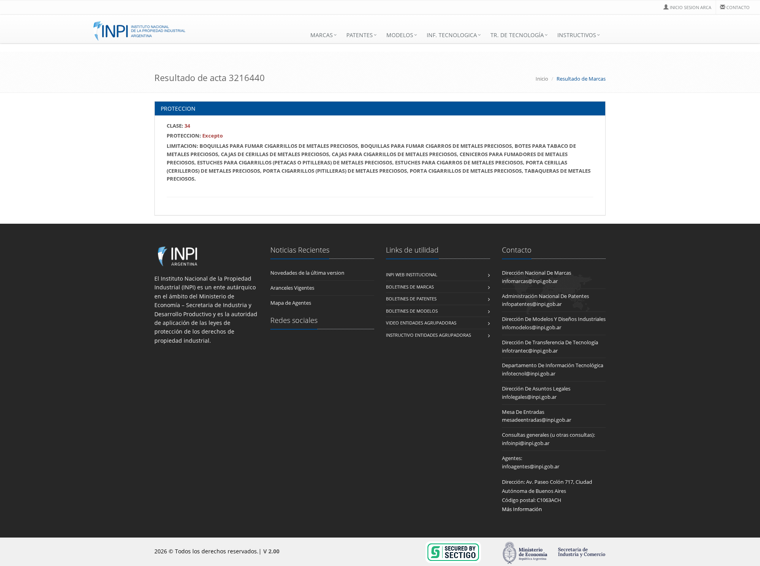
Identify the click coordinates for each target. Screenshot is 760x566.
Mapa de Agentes (290, 302)
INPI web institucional (411, 274)
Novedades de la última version (307, 272)
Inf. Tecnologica (452, 35)
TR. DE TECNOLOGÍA (517, 35)
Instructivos (576, 35)
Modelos (399, 35)
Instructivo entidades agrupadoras (428, 335)
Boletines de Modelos (412, 311)
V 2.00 (271, 551)
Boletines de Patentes (411, 299)
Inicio (542, 78)
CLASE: (178, 125)
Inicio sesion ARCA (690, 7)
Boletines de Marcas (410, 287)
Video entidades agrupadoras (421, 323)
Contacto (738, 7)
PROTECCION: (195, 135)
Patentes (359, 35)
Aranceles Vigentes (292, 287)
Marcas (321, 35)
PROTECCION (178, 108)
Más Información (522, 509)
